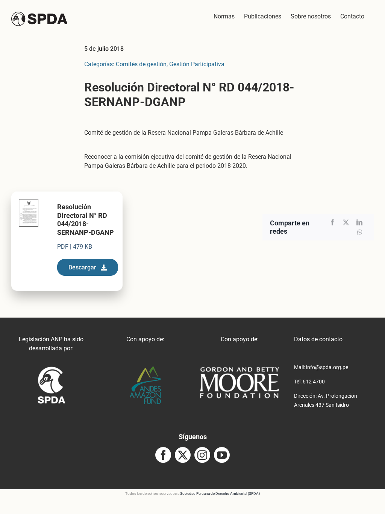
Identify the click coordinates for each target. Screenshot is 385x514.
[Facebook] (332, 222)
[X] (346, 222)
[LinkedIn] (359, 222)
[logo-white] (239, 369)
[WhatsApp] (359, 232)
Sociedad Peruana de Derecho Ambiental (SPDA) (220, 493)
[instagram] (202, 455)
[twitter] (183, 455)
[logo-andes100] (145, 369)
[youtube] (222, 455)
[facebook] (163, 455)
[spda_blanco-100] (51, 369)
